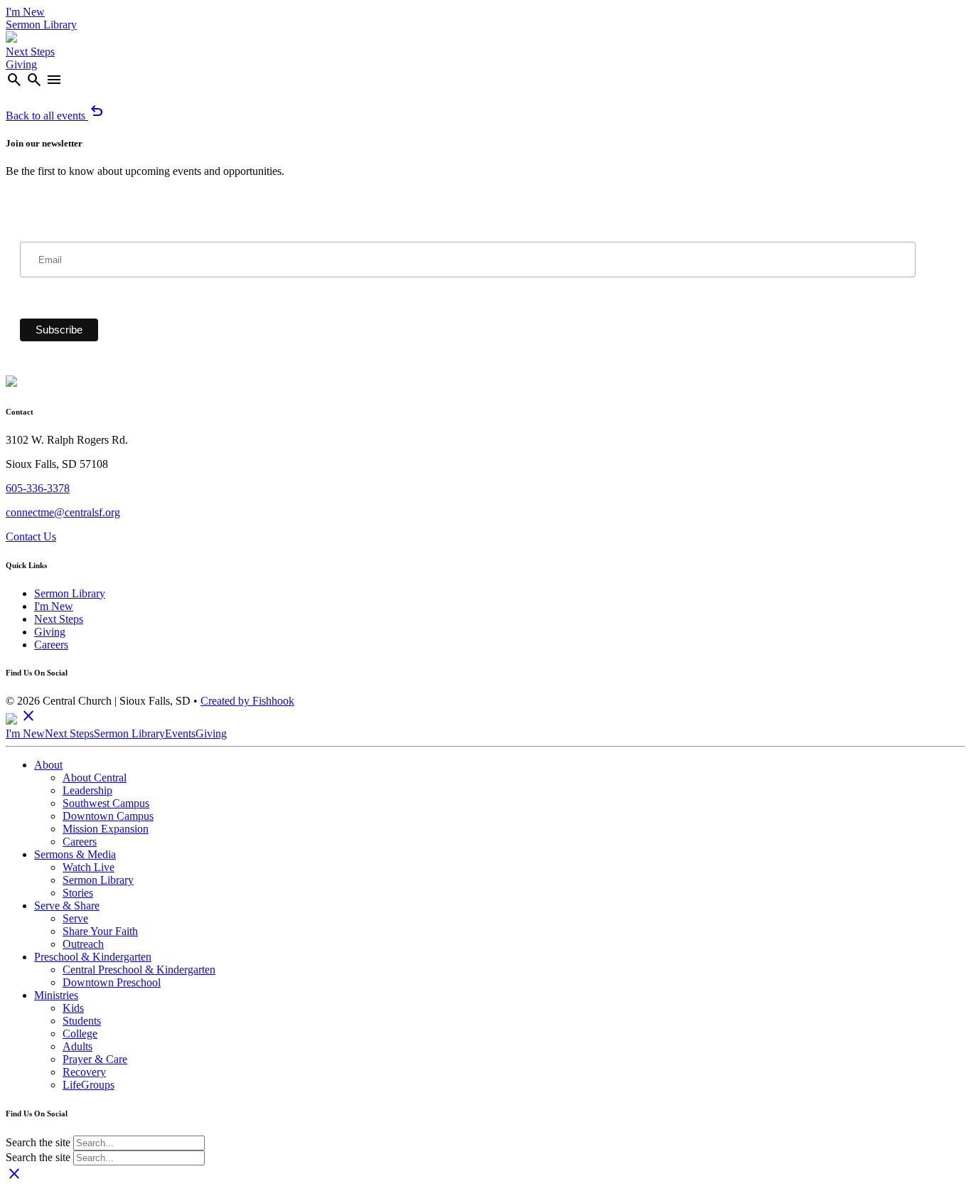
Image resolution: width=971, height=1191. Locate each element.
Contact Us (31, 536)
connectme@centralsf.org (63, 512)
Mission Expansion (106, 829)
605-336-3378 (38, 488)
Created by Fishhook (247, 701)
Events (180, 733)
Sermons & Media (75, 854)
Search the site (38, 1142)
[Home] (11, 39)
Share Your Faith (100, 931)
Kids (73, 1008)
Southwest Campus (106, 803)
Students (82, 1021)
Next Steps (30, 52)
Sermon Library (41, 24)
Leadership (87, 790)
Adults (77, 1046)
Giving (21, 64)
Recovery (84, 1072)
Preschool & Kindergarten (92, 957)
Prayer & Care (95, 1059)
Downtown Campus (108, 816)
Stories (78, 893)
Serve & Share (67, 905)
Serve (75, 918)
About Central (95, 777)
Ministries (56, 995)
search (14, 79)
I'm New (25, 12)
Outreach (83, 944)
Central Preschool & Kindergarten (139, 969)
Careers (51, 645)
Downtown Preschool (112, 982)
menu (54, 79)
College (80, 1033)
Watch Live (88, 867)
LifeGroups (88, 1085)
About (48, 765)
